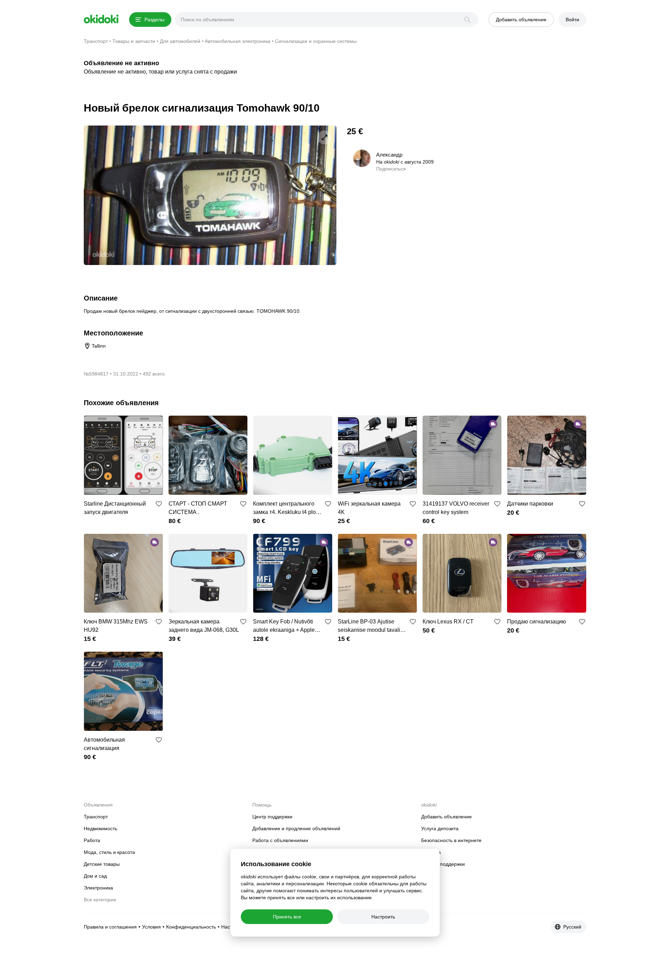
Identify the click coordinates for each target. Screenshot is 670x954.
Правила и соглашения (110, 927)
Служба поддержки (443, 864)
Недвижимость (100, 828)
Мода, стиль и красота (109, 852)
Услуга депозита (440, 828)
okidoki (101, 19)
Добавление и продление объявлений (296, 828)
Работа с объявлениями (280, 840)
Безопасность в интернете (451, 840)
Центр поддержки (272, 816)
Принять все (287, 916)
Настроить (383, 916)
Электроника (98, 888)
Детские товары (102, 864)
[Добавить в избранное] (159, 504)
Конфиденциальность (191, 927)
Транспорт (96, 816)
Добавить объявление (446, 816)
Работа (92, 840)
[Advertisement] (527, 174)
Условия (151, 927)
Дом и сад (95, 876)
